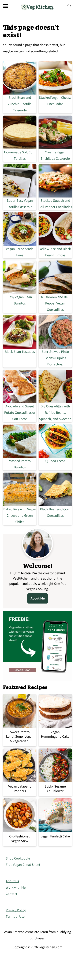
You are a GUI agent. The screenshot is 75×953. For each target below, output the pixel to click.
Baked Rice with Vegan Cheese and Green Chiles (19, 515)
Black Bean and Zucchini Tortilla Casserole (20, 104)
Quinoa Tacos (55, 461)
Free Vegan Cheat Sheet (23, 864)
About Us (12, 881)
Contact (11, 893)
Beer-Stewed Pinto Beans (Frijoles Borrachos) (55, 358)
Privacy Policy (16, 910)
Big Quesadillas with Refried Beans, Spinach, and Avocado (55, 412)
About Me (38, 598)
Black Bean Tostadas (20, 351)
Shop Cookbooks (18, 858)
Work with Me (16, 887)
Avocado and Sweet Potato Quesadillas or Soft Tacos (19, 412)
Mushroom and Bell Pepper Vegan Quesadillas (55, 303)
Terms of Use (15, 916)
